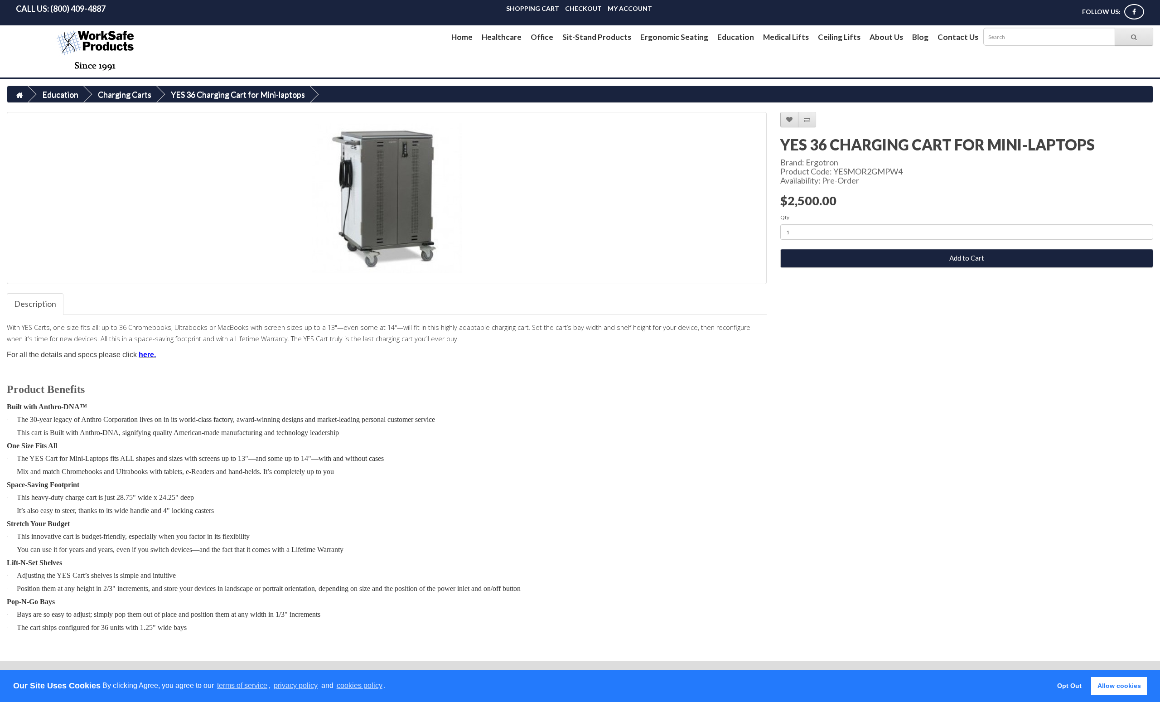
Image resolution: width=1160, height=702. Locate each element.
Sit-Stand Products (596, 37)
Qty (784, 217)
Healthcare (502, 37)
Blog (920, 37)
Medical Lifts (786, 37)
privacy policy (296, 685)
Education (735, 37)
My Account (630, 8)
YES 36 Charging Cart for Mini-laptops (238, 94)
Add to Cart (966, 258)
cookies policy (359, 685)
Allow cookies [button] (1119, 685)
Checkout (583, 8)
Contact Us (958, 37)
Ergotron (822, 162)
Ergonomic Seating (674, 37)
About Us (886, 37)
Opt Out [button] (1069, 685)
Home (462, 37)
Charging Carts (124, 94)
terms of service (242, 685)
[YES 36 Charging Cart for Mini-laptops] (387, 198)
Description (35, 304)
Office (542, 37)
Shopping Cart (532, 8)
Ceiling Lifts (839, 37)
